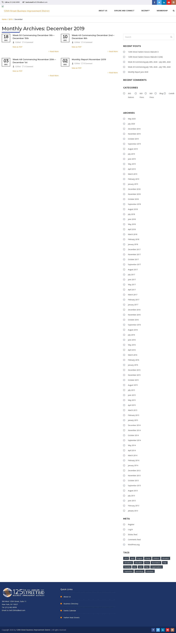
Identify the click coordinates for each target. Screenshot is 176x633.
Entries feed (132, 534)
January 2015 (133, 420)
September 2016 (134, 325)
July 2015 (131, 390)
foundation (156, 563)
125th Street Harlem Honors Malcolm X (143, 52)
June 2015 (132, 395)
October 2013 (133, 480)
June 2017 (132, 279)
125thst (18, 42)
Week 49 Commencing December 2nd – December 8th (93, 36)
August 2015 (133, 385)
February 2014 (133, 460)
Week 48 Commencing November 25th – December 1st (34, 61)
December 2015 (134, 370)
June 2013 (132, 500)
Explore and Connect (124, 10)
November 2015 (134, 375)
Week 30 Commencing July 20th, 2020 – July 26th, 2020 (149, 62)
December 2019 (134, 129)
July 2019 (131, 154)
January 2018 (133, 244)
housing (127, 567)
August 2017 (133, 269)
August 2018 (133, 209)
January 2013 (133, 511)
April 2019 (132, 169)
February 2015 (133, 415)
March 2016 (132, 355)
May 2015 (132, 400)
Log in (130, 529)
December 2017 (134, 249)
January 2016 (133, 365)
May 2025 (132, 119)
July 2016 (131, 335)
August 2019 (133, 149)
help (164, 563)
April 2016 (132, 350)
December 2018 (134, 189)
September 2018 (134, 204)
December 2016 (134, 310)
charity (147, 558)
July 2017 (131, 274)
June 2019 (132, 159)
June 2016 (132, 340)
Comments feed (134, 539)
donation (165, 558)
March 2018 (132, 234)
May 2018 (132, 224)
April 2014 (132, 450)
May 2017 (132, 284)
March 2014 (132, 455)
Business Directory (71, 603)
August (139, 558)
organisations (157, 567)
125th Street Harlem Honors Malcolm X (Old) (145, 57)
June (140, 567)
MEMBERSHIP (162, 10)
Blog (161, 93)
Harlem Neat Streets (71, 617)
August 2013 (133, 490)
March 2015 (132, 410)
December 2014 (134, 425)
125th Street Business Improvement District (33, 630)
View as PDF (17, 47)
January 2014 (133, 465)
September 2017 (134, 264)
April (132, 558)
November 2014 (134, 430)
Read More (54, 51)
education (138, 563)
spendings (139, 571)
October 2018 (133, 199)
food (147, 563)
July (134, 567)
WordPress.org (133, 544)
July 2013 (131, 495)
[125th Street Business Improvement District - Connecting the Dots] (25, 10)
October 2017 (133, 259)
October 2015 (133, 380)
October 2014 (133, 435)
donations (128, 563)
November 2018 (134, 194)
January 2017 (133, 305)
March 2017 (132, 294)
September (128, 571)
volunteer (149, 571)
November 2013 (134, 475)
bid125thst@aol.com (40, 2)
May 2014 (132, 445)
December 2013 (134, 470)
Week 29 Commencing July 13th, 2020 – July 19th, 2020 (149, 67)
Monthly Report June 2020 (138, 72)
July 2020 (131, 124)
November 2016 (134, 315)
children (156, 558)
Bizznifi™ (146, 10)
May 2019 (132, 164)
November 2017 (134, 254)
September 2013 (134, 485)
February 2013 (133, 506)
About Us (103, 10)
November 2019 (134, 134)
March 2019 (132, 174)
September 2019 (134, 144)
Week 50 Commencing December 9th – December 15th (33, 36)
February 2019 (133, 179)
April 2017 (132, 289)
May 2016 (132, 345)
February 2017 (133, 299)
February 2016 (133, 360)
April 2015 (132, 405)
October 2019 (133, 139)
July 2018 (131, 214)
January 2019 (133, 184)
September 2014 (134, 440)
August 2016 (133, 330)
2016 (126, 558)
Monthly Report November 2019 (89, 59)
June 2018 (132, 219)
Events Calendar (70, 610)
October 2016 (133, 320)
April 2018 (132, 229)
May (146, 567)
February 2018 (133, 239)
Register (131, 524)
